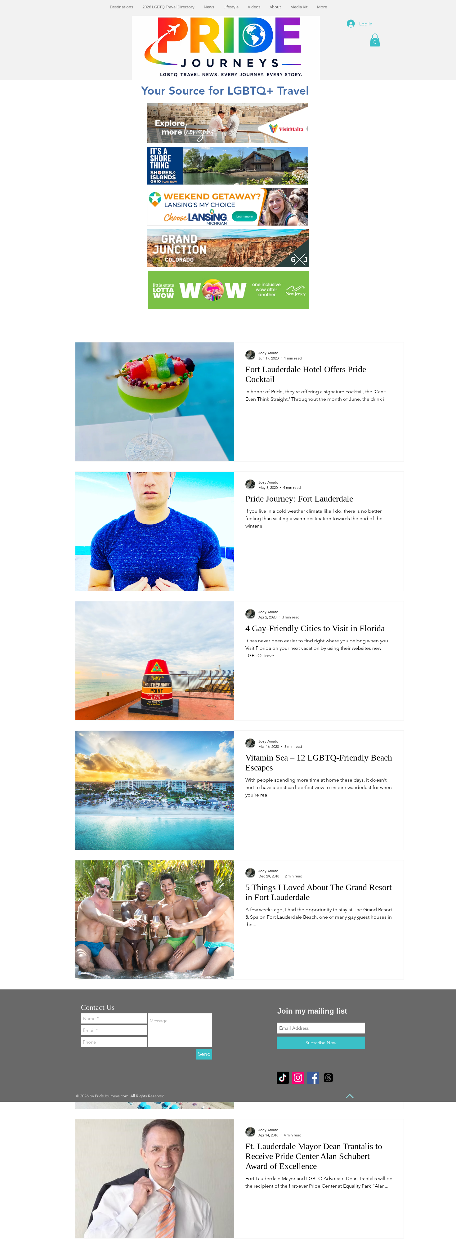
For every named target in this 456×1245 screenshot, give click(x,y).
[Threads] (328, 1078)
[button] (374, 40)
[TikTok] (283, 1078)
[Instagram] (298, 1078)
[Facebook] (313, 1078)
